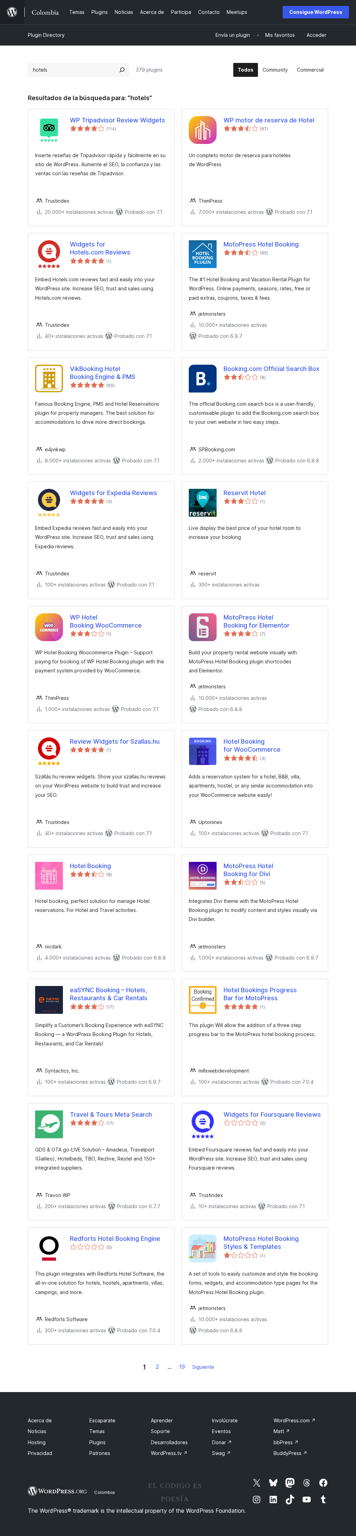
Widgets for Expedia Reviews (113, 492)
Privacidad (40, 1453)
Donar (222, 1442)
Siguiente (203, 1367)
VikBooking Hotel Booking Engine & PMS (102, 372)
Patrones (99, 1453)
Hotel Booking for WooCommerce (252, 745)
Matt (282, 1431)
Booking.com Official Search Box (271, 368)
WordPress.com (295, 1420)
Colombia (104, 1492)
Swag (221, 1453)
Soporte (160, 1431)
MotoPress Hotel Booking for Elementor (257, 621)
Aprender (162, 1420)
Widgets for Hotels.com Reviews (100, 248)
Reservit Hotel (245, 492)
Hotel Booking (90, 866)
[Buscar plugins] (122, 70)
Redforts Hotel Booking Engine (115, 1238)
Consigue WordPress (315, 12)
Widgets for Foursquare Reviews (272, 1114)
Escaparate (102, 1420)
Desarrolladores (169, 1442)
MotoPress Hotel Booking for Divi (248, 870)
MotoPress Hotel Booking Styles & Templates (261, 1242)
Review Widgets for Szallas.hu (115, 741)
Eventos (221, 1431)
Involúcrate (225, 1420)
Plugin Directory (46, 35)
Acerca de (40, 1420)
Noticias (37, 1431)
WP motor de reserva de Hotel (269, 120)
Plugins (97, 1442)
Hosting (37, 1442)
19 (182, 1366)
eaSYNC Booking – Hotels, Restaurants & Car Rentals (108, 994)
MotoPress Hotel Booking (261, 244)
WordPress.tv (169, 1453)
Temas (97, 1431)
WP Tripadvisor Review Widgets (117, 120)
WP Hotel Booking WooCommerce (106, 621)
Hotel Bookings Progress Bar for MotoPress (260, 994)
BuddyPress (290, 1453)
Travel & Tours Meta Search (111, 1114)
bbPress (286, 1442)
